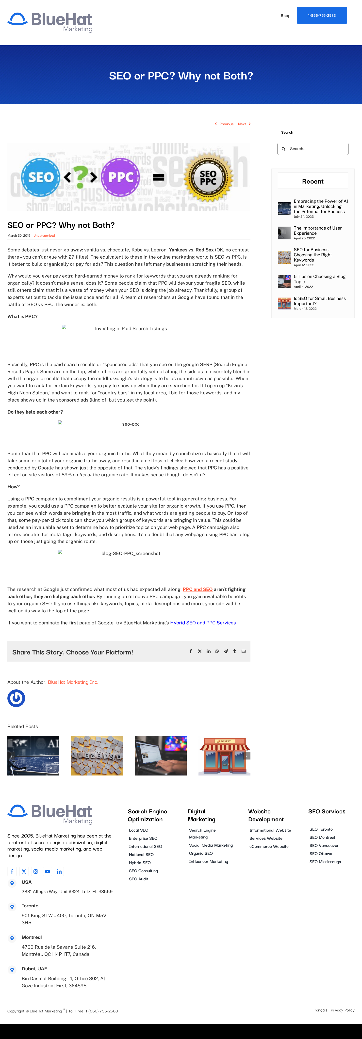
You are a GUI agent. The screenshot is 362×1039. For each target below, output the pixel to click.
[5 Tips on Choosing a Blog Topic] (284, 278)
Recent (313, 180)
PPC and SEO (198, 589)
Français (320, 1010)
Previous (226, 123)
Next (242, 123)
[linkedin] (59, 871)
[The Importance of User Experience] (284, 229)
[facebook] (12, 871)
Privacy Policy (343, 1010)
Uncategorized (44, 235)
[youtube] (47, 871)
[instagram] (35, 871)
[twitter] (24, 871)
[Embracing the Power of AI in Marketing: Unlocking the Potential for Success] (284, 205)
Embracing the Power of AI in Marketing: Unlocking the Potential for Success (321, 206)
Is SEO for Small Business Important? (320, 301)
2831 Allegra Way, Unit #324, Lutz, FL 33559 (67, 891)
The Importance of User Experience (318, 230)
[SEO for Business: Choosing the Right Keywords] (284, 254)
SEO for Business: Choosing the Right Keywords (313, 255)
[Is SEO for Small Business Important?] (284, 300)
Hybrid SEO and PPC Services (203, 622)
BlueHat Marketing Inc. (73, 681)
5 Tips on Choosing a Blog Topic (320, 279)
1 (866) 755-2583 (102, 1011)
